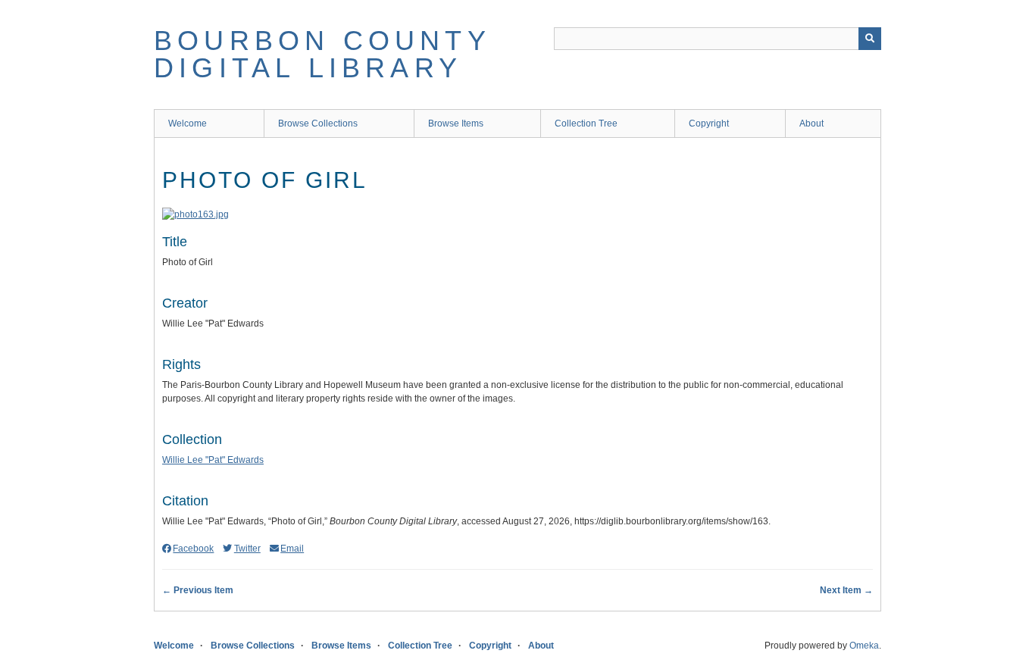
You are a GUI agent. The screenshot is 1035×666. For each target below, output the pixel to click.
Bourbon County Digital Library (322, 54)
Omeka (864, 645)
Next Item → (846, 590)
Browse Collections (318, 123)
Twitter (247, 548)
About (811, 123)
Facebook (193, 548)
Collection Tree (586, 123)
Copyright (709, 123)
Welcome (187, 123)
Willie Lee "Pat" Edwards (213, 460)
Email (292, 548)
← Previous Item (197, 590)
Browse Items (455, 123)
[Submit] (869, 38)
